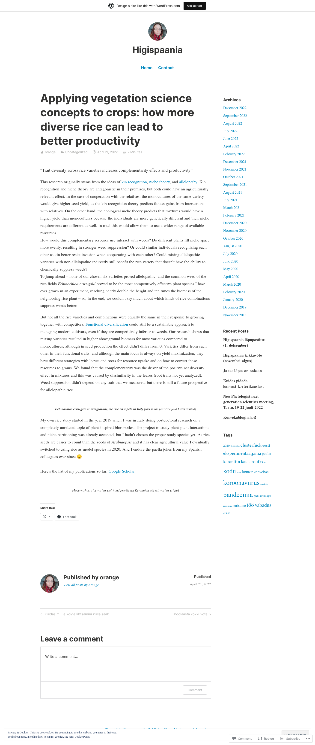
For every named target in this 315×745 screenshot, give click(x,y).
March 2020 (232, 284)
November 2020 (235, 230)
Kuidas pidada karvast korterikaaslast (243, 383)
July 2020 (230, 253)
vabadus (263, 504)
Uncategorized (76, 152)
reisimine (227, 505)
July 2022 (230, 130)
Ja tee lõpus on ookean (242, 370)
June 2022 (230, 138)
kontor (247, 471)
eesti (266, 445)
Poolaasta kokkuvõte (191, 615)
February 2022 (234, 153)
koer (239, 472)
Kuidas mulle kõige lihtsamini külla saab (74, 615)
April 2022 (231, 146)
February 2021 (234, 215)
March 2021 (232, 207)
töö (250, 504)
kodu (229, 471)
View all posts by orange (81, 584)
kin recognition (134, 181)
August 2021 (232, 192)
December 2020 (235, 222)
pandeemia (238, 494)
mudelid (264, 483)
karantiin (231, 461)
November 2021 (235, 169)
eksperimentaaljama (242, 453)
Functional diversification (107, 324)
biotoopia (235, 445)
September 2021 (235, 184)
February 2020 (234, 291)
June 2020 (230, 261)
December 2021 (235, 161)
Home (146, 67)
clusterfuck (251, 445)
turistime (239, 505)
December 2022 (235, 107)
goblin (266, 453)
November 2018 (235, 314)
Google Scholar (121, 471)
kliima (263, 462)
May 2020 (230, 268)
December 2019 (235, 307)
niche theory (159, 181)
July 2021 (230, 199)
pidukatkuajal (262, 496)
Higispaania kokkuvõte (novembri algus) (242, 357)
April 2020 (231, 276)
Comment (195, 690)
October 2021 (233, 176)
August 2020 (232, 245)
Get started (194, 5)
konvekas (261, 471)
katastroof (250, 461)
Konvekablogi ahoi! (239, 417)
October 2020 (233, 238)
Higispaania (158, 49)
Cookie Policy (82, 736)
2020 (226, 445)
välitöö (226, 513)
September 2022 (235, 115)
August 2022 (232, 123)
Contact (166, 67)
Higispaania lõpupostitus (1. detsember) (244, 342)
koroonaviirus (241, 482)
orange (50, 152)
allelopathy (188, 181)
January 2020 (233, 299)
